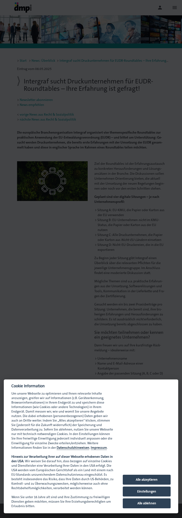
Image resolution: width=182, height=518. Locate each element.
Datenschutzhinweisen (73, 448)
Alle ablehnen (146, 503)
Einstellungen (146, 491)
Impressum (99, 448)
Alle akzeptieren (147, 480)
